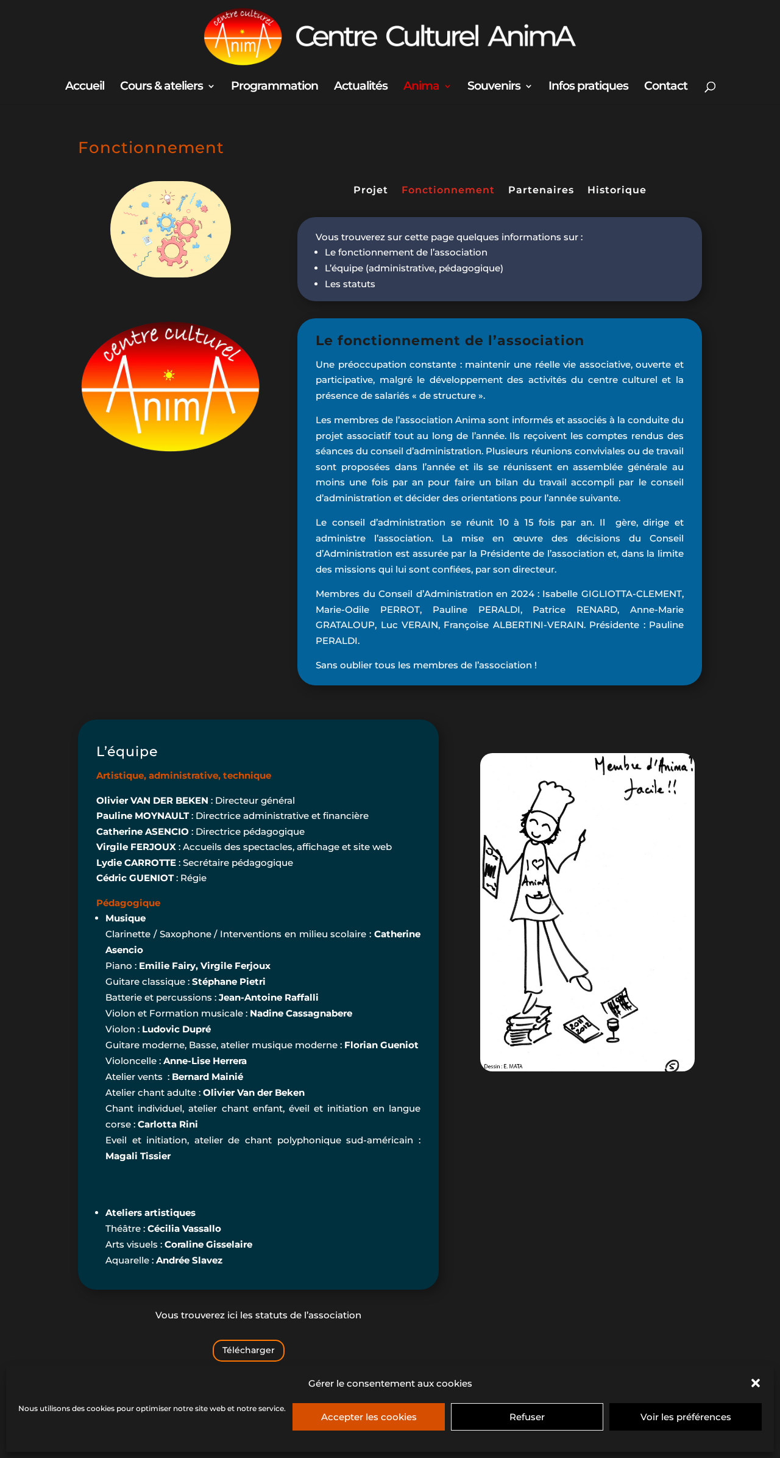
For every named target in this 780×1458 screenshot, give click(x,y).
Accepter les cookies (369, 1417)
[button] (756, 1383)
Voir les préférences (685, 1417)
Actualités (361, 87)
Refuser (527, 1417)
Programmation (274, 87)
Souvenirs (493, 87)
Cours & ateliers (161, 87)
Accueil (84, 87)
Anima (421, 87)
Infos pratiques (588, 87)
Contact (665, 87)
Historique (617, 191)
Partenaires (541, 191)
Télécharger (248, 1350)
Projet (370, 191)
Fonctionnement (448, 191)
